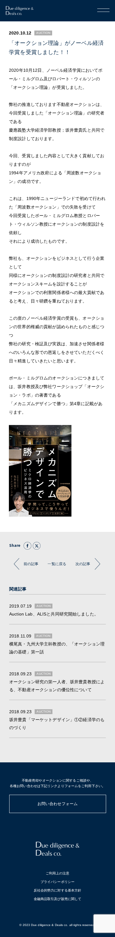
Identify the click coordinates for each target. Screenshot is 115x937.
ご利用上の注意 (58, 873)
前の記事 (31, 564)
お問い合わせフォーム (57, 803)
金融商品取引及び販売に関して (58, 899)
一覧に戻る (57, 564)
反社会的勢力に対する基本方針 (58, 890)
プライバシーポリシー (57, 882)
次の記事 (82, 564)
